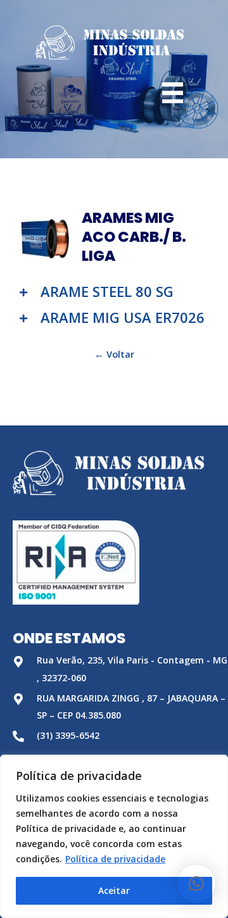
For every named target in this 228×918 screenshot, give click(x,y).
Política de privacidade (115, 859)
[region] (114, 836)
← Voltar (114, 354)
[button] (196, 884)
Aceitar (114, 890)
